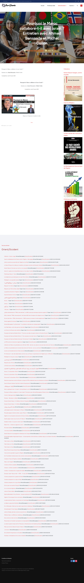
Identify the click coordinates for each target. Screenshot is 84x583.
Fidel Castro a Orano (9, 441)
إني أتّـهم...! (6, 306)
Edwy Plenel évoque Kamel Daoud (12, 450)
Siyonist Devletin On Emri (10, 294)
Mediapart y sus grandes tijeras (11, 280)
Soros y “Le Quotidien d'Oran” (11, 371)
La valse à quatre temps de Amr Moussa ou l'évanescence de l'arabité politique (23, 524)
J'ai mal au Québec (8, 430)
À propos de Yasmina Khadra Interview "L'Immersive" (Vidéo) (18, 339)
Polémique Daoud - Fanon (10, 274)
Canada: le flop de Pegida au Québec (12, 459)
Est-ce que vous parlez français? (11, 485)
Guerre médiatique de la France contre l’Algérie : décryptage (18, 259)
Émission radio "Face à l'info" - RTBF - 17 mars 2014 (16, 473)
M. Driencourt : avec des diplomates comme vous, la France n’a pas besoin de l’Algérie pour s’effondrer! (28, 353)
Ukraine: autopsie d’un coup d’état (12, 482)
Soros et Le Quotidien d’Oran (11, 374)
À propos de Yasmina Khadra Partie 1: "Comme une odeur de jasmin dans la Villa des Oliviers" (26, 333)
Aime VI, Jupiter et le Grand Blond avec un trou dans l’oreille (18, 271)
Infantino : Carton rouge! (10, 256)
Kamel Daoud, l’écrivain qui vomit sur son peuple (15, 268)
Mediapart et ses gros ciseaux (11, 356)
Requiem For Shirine (9, 286)
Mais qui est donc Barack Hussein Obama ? (14, 526)
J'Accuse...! (7, 309)
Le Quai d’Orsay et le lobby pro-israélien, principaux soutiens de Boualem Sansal (23, 265)
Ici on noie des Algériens (10, 488)
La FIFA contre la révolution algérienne (13, 342)
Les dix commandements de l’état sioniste (14, 351)
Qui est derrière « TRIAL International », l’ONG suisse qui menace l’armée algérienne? (24, 318)
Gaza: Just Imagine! (8, 461)
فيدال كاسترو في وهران (9, 407)
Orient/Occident (62, 5)
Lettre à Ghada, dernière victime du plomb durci (15, 512)
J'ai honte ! (7, 529)
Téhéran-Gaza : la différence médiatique (13, 515)
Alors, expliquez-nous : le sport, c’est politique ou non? (17, 389)
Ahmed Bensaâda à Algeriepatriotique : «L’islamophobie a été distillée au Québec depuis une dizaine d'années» (30, 436)
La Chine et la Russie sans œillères (12, 330)
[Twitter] (78, 1)
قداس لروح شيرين (8, 359)
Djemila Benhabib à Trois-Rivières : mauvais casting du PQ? (18, 494)
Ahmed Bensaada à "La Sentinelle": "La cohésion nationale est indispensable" (22, 324)
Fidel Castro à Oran (8, 447)
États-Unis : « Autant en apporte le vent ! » (14, 424)
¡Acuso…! (6, 303)
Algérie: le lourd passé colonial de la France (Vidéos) (16, 416)
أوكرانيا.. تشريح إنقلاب (9, 386)
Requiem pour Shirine (9, 362)
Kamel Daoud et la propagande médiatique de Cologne (17, 433)
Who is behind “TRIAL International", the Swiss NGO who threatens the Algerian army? (24, 315)
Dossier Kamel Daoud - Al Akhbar (12, 404)
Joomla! (3, 570)
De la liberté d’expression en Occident (13, 532)
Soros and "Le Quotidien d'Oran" (11, 377)
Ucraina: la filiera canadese (10, 464)
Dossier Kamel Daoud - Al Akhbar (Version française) (16, 401)
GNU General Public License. (24, 570)
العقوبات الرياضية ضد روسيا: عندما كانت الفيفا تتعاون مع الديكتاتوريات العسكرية (21, 368)
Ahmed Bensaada (35, 50)
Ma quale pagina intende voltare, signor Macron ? (15, 413)
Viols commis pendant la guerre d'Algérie (14, 453)
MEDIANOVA (31, 568)
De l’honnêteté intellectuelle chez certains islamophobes (17, 456)
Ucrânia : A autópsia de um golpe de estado (14, 470)
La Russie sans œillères (9, 365)
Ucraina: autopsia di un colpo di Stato (13, 479)
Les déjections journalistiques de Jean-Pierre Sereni (16, 277)
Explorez (71, 5)
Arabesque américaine (70, 199)
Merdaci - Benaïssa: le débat (11, 398)
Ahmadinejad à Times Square (11, 509)
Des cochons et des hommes (11, 518)
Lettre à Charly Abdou (9, 491)
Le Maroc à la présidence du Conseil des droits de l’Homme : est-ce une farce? (22, 348)
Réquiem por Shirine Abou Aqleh (12, 288)
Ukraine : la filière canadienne (11, 467)
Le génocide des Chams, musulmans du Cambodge (16, 500)
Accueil (42, 5)
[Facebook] (75, 1)
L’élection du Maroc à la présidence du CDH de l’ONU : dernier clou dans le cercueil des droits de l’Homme (29, 345)
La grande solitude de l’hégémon (12, 291)
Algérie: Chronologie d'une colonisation (13, 497)
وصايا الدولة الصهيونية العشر (10, 297)
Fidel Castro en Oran (9, 444)
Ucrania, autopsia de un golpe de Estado (13, 476)
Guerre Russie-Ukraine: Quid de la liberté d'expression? (17, 383)
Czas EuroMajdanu (69, 103)
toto (32, 122)
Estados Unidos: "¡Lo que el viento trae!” (13, 421)
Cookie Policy (5, 563)
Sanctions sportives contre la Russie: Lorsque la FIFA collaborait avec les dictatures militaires (26, 380)
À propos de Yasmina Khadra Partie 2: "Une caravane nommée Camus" (20, 336)
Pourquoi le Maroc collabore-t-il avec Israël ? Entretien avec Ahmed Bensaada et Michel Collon (26, 392)
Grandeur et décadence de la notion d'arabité (14, 535)
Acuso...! (6, 300)
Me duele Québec (8, 427)
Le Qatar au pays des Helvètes (11, 503)
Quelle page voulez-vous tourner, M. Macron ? (15, 418)
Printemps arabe (51, 5)
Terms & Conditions (6, 561)
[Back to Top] (80, 579)
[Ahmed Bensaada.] (9, 5)
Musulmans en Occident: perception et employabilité (16, 521)
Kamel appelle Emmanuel (10, 321)
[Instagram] (81, 1)
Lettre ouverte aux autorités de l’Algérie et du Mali (16, 262)
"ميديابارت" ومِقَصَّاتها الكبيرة (10, 283)
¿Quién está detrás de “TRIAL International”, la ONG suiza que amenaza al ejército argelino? (25, 312)
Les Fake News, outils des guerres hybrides (14, 327)
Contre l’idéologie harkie (10, 395)
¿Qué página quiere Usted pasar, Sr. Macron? (14, 410)
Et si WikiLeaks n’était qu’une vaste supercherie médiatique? (18, 506)
